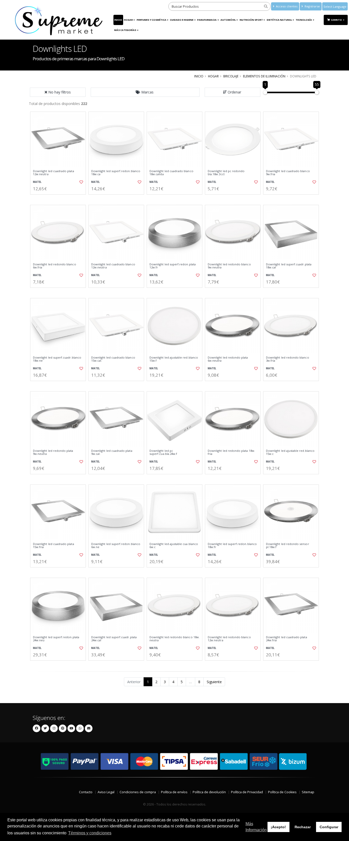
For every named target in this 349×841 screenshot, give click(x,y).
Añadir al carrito (60, 199)
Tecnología (304, 19)
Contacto (85, 792)
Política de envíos (174, 792)
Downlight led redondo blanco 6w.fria (54, 266)
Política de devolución (209, 792)
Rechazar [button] (303, 827)
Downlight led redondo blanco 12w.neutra (229, 639)
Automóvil (228, 19)
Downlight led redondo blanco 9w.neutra (229, 266)
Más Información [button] (256, 827)
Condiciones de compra (138, 792)
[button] (145, 92)
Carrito (336, 19)
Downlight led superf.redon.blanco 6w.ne (115, 545)
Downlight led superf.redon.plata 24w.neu (56, 639)
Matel (37, 182)
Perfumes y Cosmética (151, 19)
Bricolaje (230, 76)
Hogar (128, 19)
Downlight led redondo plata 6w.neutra (228, 359)
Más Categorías (125, 30)
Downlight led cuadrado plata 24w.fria (286, 639)
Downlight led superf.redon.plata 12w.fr (172, 266)
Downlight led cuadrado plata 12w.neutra (53, 173)
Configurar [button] (329, 827)
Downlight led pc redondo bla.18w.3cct (226, 173)
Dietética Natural (279, 19)
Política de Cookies (282, 792)
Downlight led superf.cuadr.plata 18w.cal (288, 266)
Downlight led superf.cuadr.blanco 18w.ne (57, 359)
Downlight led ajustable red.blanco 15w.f (173, 359)
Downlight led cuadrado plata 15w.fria (53, 545)
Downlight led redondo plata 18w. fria (231, 452)
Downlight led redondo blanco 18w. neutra (174, 639)
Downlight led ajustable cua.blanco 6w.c (173, 545)
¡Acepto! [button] (278, 827)
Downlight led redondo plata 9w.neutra (53, 452)
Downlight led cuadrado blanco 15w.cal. (113, 359)
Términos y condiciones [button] (89, 833)
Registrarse (312, 6)
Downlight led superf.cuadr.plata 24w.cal (114, 639)
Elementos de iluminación (264, 76)
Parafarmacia (207, 19)
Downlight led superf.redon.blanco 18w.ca (115, 173)
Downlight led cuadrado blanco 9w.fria (288, 173)
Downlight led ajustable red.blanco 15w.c (290, 452)
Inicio (118, 19)
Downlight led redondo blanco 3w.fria (287, 359)
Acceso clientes (286, 6)
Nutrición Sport (251, 19)
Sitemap (308, 792)
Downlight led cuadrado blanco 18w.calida (171, 173)
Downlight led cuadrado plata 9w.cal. (111, 452)
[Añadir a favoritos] (80, 182)
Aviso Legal (106, 792)
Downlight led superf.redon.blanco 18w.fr (232, 545)
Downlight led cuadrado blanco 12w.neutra (113, 266)
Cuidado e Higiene (181, 19)
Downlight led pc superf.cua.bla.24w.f (163, 452)
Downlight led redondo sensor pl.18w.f (287, 545)
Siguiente (214, 681)
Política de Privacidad (247, 792)
